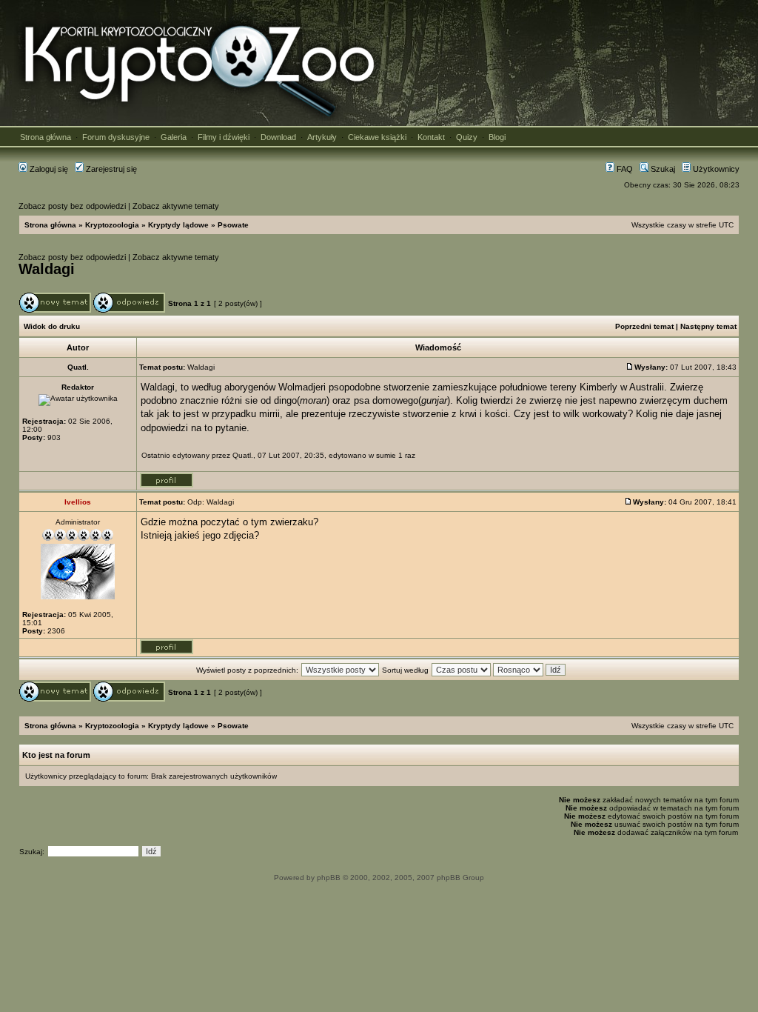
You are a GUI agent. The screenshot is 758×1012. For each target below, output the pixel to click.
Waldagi (47, 269)
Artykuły (322, 137)
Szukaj (661, 168)
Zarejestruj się (110, 168)
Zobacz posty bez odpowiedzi (72, 206)
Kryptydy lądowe (178, 225)
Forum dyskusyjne (116, 137)
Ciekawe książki (377, 137)
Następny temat (708, 326)
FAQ (623, 168)
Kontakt (431, 137)
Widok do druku (52, 326)
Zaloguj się (47, 168)
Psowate (233, 225)
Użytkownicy (715, 168)
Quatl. (242, 455)
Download (278, 137)
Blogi (497, 137)
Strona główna (45, 137)
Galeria (174, 137)
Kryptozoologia (112, 225)
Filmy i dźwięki (223, 137)
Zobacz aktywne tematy (176, 206)
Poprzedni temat (644, 326)
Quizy (466, 137)
